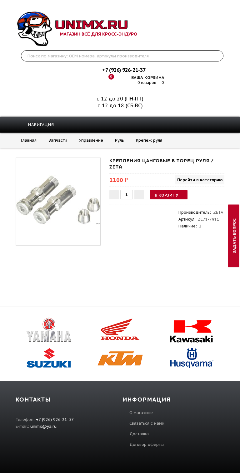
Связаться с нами (146, 423)
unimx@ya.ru (43, 426)
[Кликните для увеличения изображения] (58, 200)
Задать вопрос (234, 236)
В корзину (166, 195)
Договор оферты (146, 444)
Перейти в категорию (199, 180)
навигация (40, 124)
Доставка (139, 433)
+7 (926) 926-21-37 (123, 70)
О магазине (141, 412)
